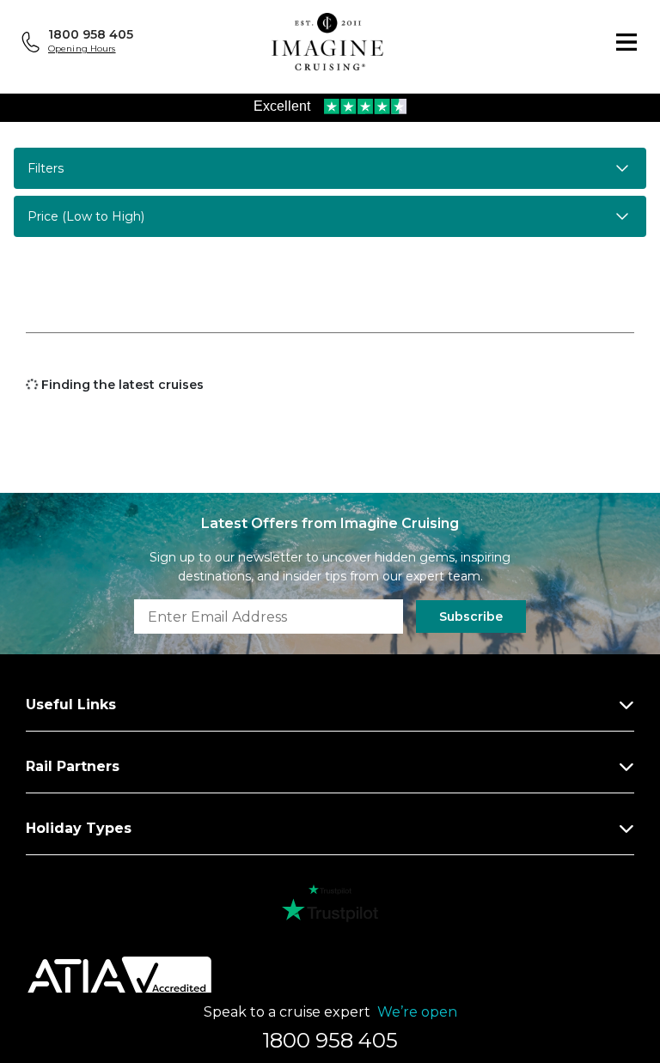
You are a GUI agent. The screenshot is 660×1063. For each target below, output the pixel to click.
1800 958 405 (90, 34)
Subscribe (471, 616)
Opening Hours (82, 48)
